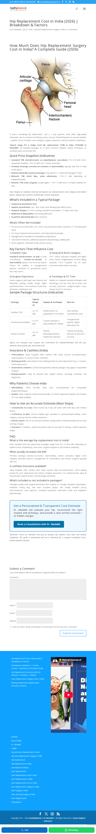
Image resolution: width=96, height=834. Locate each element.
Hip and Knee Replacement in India (25, 752)
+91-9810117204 (17, 2)
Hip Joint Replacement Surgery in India (49, 29)
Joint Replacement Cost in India (24, 775)
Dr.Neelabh (16, 29)
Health (14, 748)
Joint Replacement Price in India (24, 783)
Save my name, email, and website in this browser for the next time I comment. (45, 627)
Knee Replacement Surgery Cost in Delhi (27, 679)
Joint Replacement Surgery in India (25, 787)
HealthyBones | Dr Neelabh (41, 818)
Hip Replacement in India (21, 764)
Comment (14, 577)
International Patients (20, 767)
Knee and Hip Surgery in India (23, 794)
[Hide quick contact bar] (93, 829)
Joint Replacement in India (21, 779)
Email (13, 613)
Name (13, 605)
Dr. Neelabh (16, 744)
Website (13, 621)
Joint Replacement (18, 771)
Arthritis (14, 737)
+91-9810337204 (30, 2)
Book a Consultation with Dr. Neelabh (38, 524)
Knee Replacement (19, 798)
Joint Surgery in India (19, 790)
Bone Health (16, 740)
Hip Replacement (18, 760)
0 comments (72, 29)
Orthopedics (16, 802)
